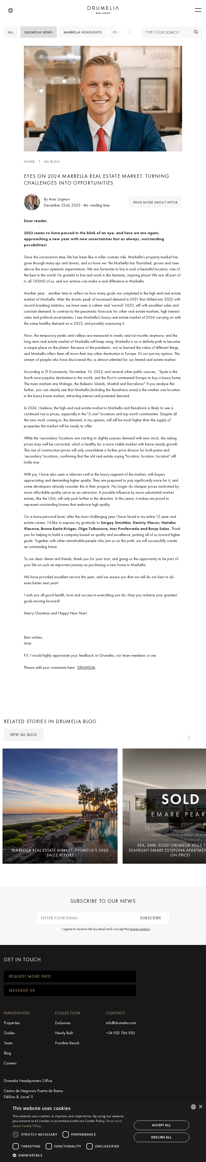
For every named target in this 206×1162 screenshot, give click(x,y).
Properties (12, 1022)
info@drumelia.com (121, 1022)
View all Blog (23, 734)
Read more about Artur (155, 202)
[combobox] (193, 1106)
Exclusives (63, 1022)
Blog (7, 1053)
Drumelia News (39, 32)
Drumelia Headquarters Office (28, 1080)
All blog (52, 161)
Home (29, 161)
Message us (22, 990)
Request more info (30, 976)
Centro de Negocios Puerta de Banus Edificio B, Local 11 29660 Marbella (33, 1096)
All (11, 32)
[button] (10, 10)
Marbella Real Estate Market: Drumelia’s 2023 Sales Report (60, 853)
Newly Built (64, 1032)
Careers (10, 1063)
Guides (9, 1032)
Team (8, 1043)
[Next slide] (130, 32)
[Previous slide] (126, 32)
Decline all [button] (161, 1137)
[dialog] (103, 1131)
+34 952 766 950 (120, 1032)
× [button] (200, 1107)
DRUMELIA (86, 667)
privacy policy (140, 929)
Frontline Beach (67, 1043)
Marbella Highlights (83, 32)
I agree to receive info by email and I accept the (106, 929)
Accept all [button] (161, 1125)
